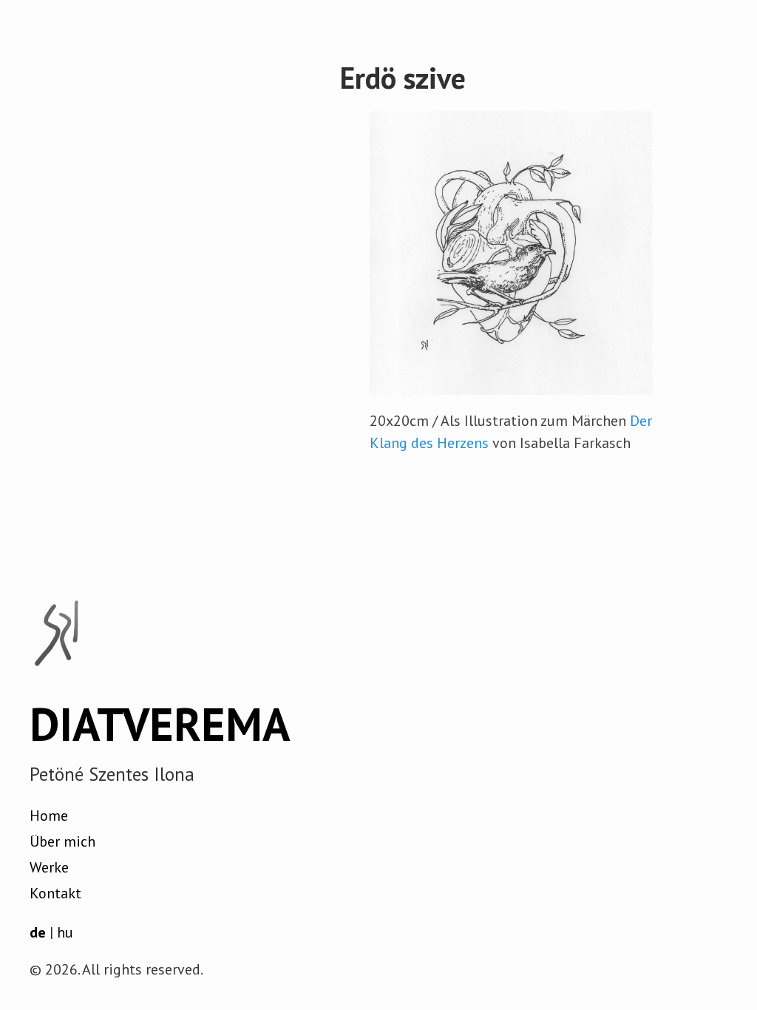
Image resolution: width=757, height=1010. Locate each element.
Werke (49, 867)
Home (49, 815)
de (38, 932)
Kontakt (55, 893)
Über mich (62, 841)
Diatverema (160, 723)
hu (65, 932)
